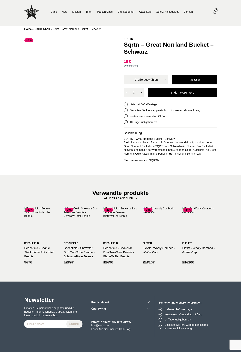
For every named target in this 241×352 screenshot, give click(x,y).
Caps (54, 11)
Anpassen (195, 79)
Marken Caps (105, 11)
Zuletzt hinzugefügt (167, 11)
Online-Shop (42, 29)
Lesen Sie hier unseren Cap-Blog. (111, 329)
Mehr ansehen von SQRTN (141, 160)
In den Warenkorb (182, 92)
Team (89, 11)
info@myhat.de (100, 325)
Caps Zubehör (126, 11)
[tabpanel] (71, 84)
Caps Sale (145, 11)
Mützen (76, 11)
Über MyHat (98, 308)
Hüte (64, 11)
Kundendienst (100, 302)
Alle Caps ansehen (118, 198)
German (188, 11)
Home (28, 29)
